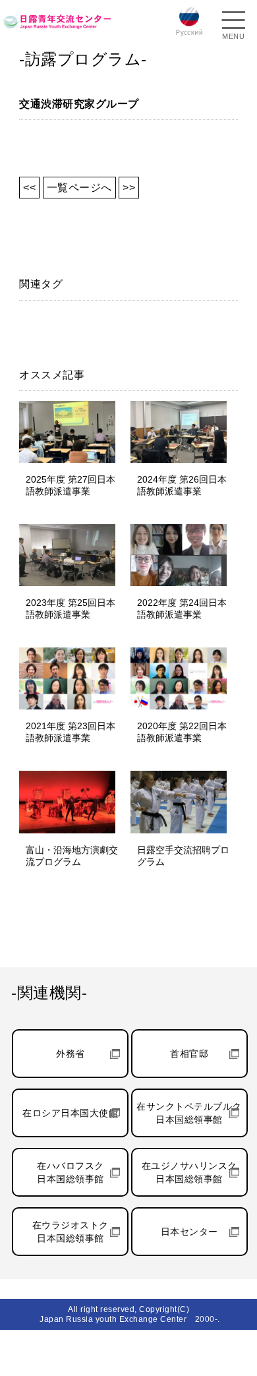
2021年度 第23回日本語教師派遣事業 (70, 732)
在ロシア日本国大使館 (70, 1113)
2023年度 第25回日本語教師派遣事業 (70, 608)
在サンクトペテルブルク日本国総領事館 (189, 1113)
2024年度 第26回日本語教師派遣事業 (182, 485)
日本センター (189, 1231)
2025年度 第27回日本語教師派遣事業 (70, 485)
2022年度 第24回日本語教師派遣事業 (182, 608)
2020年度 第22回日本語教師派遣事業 (182, 732)
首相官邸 (189, 1053)
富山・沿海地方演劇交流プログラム (72, 856)
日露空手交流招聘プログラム (183, 856)
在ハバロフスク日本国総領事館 (70, 1172)
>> (129, 187)
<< (29, 187)
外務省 (70, 1053)
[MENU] (233, 22)
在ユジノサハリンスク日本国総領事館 (189, 1172)
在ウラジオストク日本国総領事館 (70, 1231)
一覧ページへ (79, 187)
